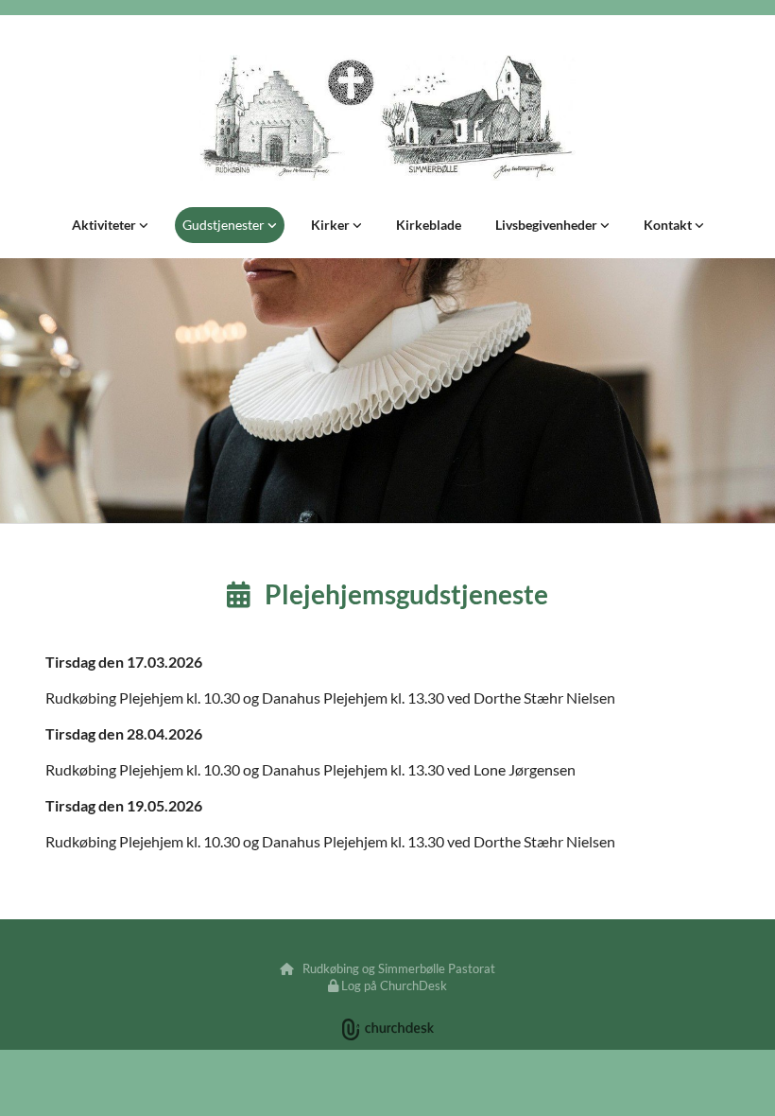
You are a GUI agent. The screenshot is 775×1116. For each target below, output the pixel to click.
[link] (110, 225)
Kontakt (669, 225)
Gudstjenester (224, 225)
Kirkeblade (428, 225)
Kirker (332, 225)
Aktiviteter (105, 225)
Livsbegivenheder (547, 225)
